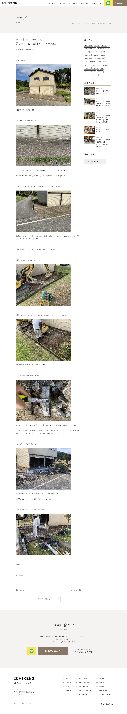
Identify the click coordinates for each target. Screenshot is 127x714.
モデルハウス (88, 3)
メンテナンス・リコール (91, 75)
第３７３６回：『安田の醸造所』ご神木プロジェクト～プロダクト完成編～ (103, 143)
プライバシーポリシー (106, 695)
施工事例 (62, 3)
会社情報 (100, 3)
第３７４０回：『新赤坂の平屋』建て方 (103, 92)
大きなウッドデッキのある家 (92, 65)
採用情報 (101, 682)
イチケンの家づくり (73, 3)
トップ (42, 3)
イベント (100, 71)
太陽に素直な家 (102, 62)
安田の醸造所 (88, 58)
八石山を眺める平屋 (90, 62)
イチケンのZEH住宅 (85, 682)
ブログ (48, 3)
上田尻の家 (95, 55)
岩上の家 (104, 45)
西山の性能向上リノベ (103, 48)
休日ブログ (95, 68)
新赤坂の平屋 (88, 45)
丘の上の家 (105, 65)
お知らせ (55, 3)
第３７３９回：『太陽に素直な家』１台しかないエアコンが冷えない (103, 104)
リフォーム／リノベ (36, 39)
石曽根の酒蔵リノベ (90, 48)
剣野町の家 (94, 52)
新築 (102, 68)
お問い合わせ (103, 691)
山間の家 (87, 68)
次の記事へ (74, 590)
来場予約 (101, 686)
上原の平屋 (102, 52)
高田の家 (87, 55)
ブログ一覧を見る (45, 598)
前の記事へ (22, 590)
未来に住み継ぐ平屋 (85, 691)
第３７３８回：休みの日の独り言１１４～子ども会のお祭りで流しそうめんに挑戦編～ (103, 118)
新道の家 (103, 55)
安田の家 (97, 45)
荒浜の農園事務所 (99, 58)
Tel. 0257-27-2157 (19, 695)
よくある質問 (83, 695)
